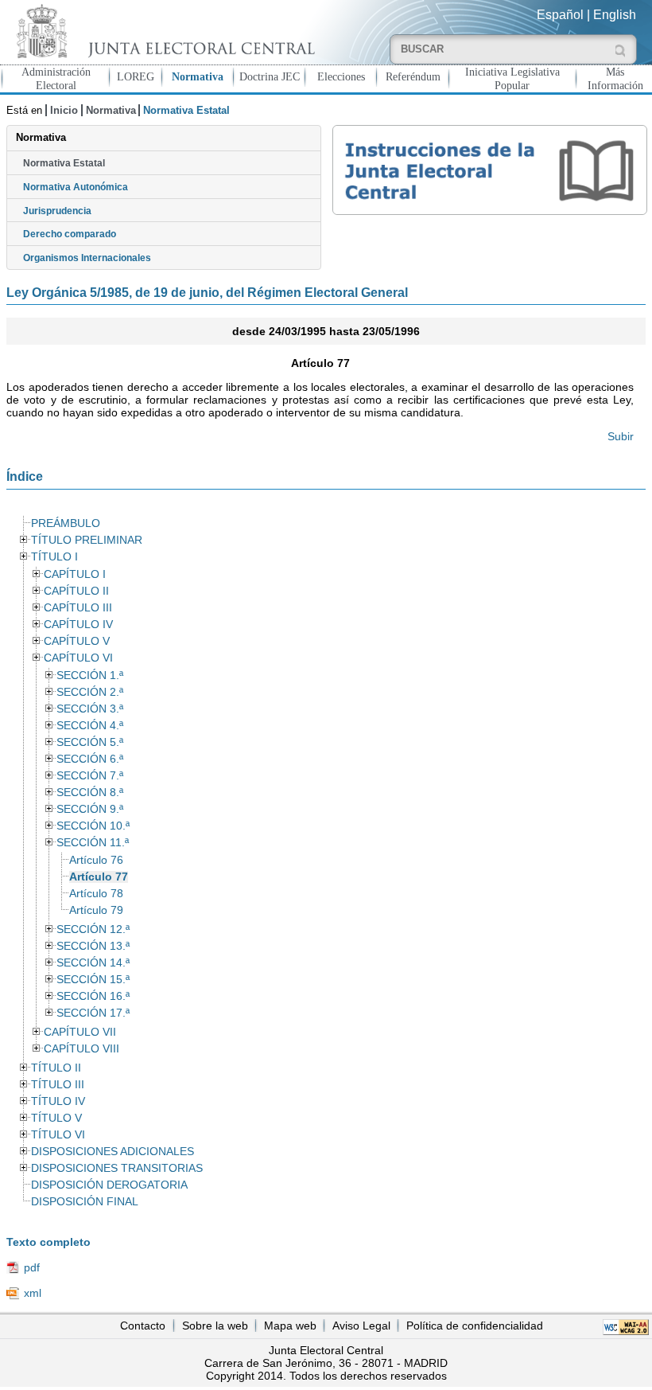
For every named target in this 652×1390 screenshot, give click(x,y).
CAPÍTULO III (78, 608)
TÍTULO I (54, 557)
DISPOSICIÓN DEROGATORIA (109, 1185)
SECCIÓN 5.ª (89, 742)
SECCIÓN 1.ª (89, 675)
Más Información (615, 78)
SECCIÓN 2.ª (89, 692)
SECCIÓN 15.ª (93, 980)
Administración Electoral (56, 78)
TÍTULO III (57, 1085)
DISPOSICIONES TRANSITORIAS (117, 1168)
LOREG (135, 76)
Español (560, 14)
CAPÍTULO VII (80, 1032)
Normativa (197, 76)
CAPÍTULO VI (78, 658)
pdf (32, 1267)
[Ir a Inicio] (163, 30)
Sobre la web (215, 1325)
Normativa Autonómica (75, 187)
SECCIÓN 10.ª (93, 826)
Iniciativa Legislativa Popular (512, 78)
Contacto (142, 1325)
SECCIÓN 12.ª (93, 929)
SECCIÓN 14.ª (93, 963)
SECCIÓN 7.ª (89, 776)
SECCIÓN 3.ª (89, 709)
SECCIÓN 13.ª (93, 946)
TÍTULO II (56, 1068)
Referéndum (413, 76)
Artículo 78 (96, 894)
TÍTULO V (56, 1118)
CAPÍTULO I (75, 574)
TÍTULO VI (58, 1135)
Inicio (64, 110)
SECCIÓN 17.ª (93, 1013)
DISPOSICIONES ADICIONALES (112, 1152)
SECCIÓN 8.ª (89, 792)
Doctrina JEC (269, 76)
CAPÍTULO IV (78, 625)
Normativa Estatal (64, 163)
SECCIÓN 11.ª (92, 843)
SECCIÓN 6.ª (89, 759)
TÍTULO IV (58, 1101)
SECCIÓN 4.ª (89, 726)
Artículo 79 (96, 910)
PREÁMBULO (65, 523)
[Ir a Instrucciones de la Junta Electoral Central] (489, 170)
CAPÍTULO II (76, 591)
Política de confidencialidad (474, 1325)
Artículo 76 (96, 860)
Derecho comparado (69, 234)
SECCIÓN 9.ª (89, 809)
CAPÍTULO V (77, 641)
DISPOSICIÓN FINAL (84, 1202)
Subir (620, 436)
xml (32, 1293)
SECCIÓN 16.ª (93, 996)
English (614, 14)
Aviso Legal (361, 1325)
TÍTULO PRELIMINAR (86, 540)
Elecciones (341, 76)
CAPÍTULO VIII (81, 1049)
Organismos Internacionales (87, 258)
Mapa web (290, 1325)
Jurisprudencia (57, 211)
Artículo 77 (98, 877)
